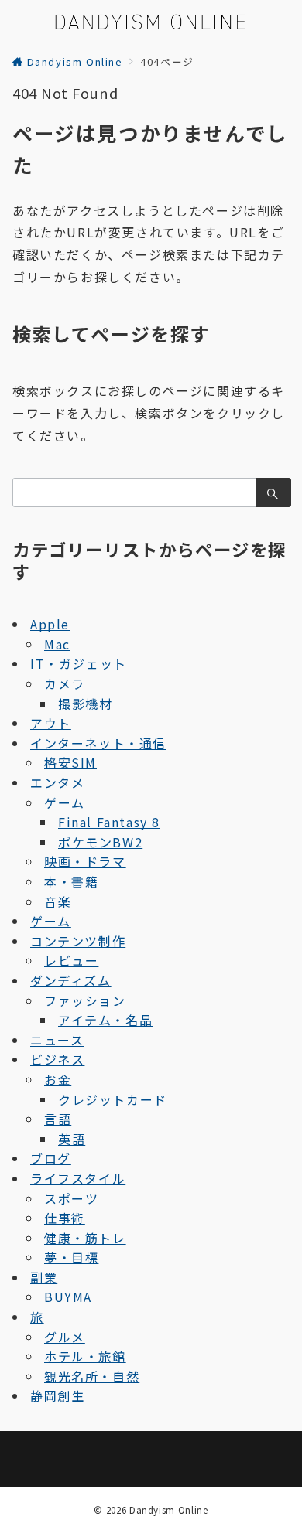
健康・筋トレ (85, 1237)
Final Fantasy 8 (109, 822)
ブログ (50, 1158)
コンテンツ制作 (77, 941)
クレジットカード (112, 1099)
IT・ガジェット (78, 663)
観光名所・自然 (91, 1376)
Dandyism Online (168, 1510)
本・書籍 (71, 881)
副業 (43, 1277)
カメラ (64, 683)
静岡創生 (57, 1395)
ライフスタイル (77, 1178)
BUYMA (68, 1296)
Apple (50, 624)
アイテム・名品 (105, 1019)
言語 (57, 1118)
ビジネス (57, 1059)
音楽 (57, 901)
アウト (50, 723)
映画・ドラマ (85, 861)
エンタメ (57, 782)
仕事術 (64, 1217)
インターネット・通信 (98, 743)
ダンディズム (71, 980)
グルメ (64, 1336)
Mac (57, 644)
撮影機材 (85, 703)
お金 (57, 1079)
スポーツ (71, 1198)
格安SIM (70, 762)
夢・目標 (71, 1257)
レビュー (71, 960)
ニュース (57, 1040)
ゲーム (64, 802)
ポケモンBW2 (100, 842)
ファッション (85, 1000)
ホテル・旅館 (85, 1356)
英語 (71, 1139)
